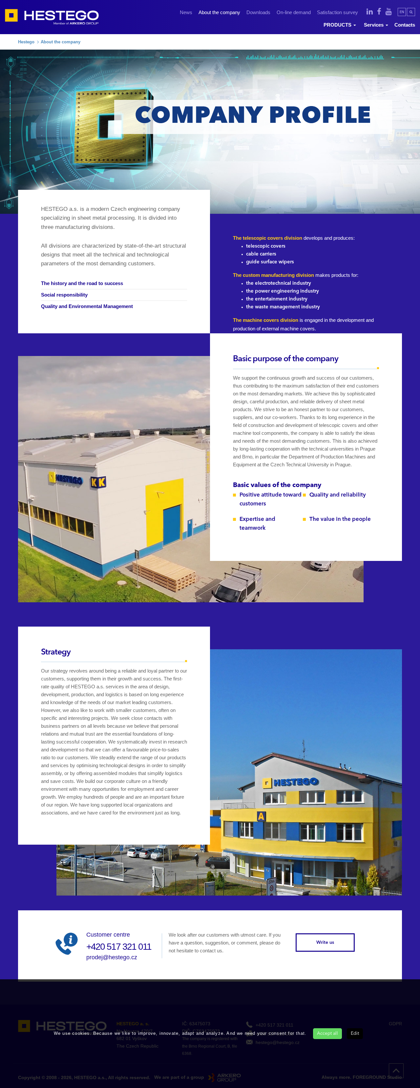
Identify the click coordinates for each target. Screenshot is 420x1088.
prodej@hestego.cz (111, 957)
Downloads (258, 12)
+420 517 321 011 (118, 947)
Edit (355, 1033)
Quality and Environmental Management (87, 306)
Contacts (404, 25)
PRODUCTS (338, 25)
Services (374, 25)
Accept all (327, 1033)
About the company (219, 12)
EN (402, 12)
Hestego (26, 41)
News (186, 12)
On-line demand (294, 12)
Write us (325, 942)
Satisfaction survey (337, 12)
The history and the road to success (82, 283)
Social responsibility (64, 295)
